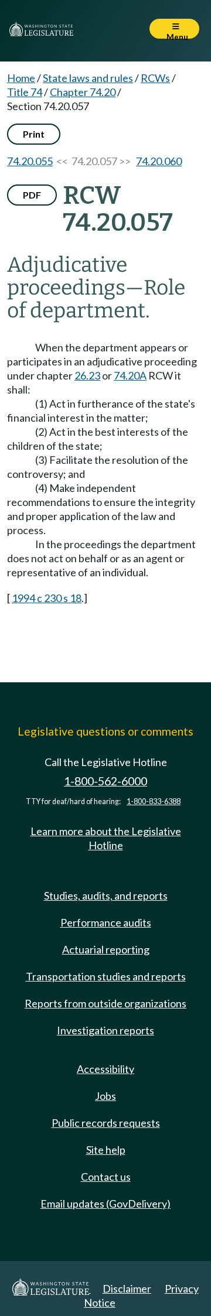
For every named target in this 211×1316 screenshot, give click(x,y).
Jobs (105, 1095)
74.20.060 (159, 161)
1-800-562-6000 (105, 781)
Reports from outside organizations (105, 1003)
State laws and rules (88, 77)
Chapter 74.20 (82, 92)
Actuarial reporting (105, 949)
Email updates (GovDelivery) (105, 1203)
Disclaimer (127, 1288)
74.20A (130, 375)
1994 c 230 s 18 (46, 598)
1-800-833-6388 (154, 801)
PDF (32, 194)
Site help (105, 1149)
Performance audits (105, 922)
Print (34, 133)
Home (21, 77)
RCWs (155, 77)
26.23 (87, 375)
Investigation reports (105, 1030)
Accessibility (105, 1068)
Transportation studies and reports (106, 976)
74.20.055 (30, 161)
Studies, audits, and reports (106, 895)
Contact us (106, 1176)
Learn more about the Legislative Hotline (105, 838)
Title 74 (24, 92)
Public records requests (106, 1122)
